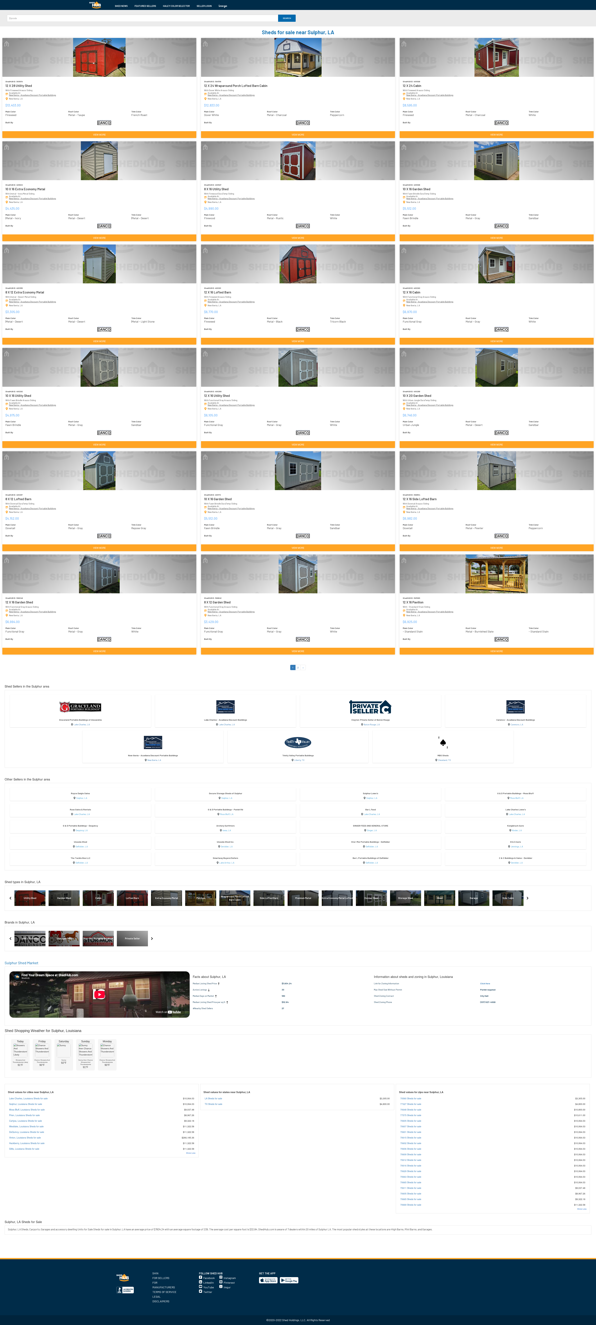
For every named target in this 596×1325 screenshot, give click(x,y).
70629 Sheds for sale (410, 1171)
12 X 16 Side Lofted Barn (420, 499)
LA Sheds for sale (213, 1098)
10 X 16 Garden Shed (416, 189)
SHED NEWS (121, 6)
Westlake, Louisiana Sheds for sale (26, 1126)
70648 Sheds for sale (410, 1109)
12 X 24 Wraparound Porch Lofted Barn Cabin (235, 86)
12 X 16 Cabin (411, 292)
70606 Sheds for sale (410, 1148)
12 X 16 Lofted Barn (217, 292)
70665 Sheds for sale (410, 1182)
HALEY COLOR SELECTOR (176, 6)
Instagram (230, 1278)
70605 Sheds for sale (410, 1120)
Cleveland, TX (444, 760)
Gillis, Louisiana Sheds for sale (24, 1148)
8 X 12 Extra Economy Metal (24, 292)
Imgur (227, 1287)
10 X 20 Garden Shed (417, 395)
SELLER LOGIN (204, 6)
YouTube (208, 1287)
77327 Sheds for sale (410, 1104)
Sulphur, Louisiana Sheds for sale (25, 1104)
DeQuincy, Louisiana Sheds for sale (26, 1131)
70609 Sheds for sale (410, 1154)
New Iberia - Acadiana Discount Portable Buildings (32, 95)
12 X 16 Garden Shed (19, 602)
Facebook (209, 1278)
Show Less (190, 1153)
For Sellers (160, 1278)
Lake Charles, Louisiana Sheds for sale (28, 1098)
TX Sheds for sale (213, 1104)
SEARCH (287, 18)
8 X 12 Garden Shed (217, 602)
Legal (156, 1296)
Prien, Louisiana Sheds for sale (24, 1115)
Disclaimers (160, 1301)
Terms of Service (164, 1292)
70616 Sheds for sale (410, 1165)
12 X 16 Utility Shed (217, 395)
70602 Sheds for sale (410, 1143)
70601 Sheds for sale (410, 1131)
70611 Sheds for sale (410, 1187)
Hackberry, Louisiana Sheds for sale (27, 1143)
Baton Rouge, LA (372, 724)
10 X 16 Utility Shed (18, 395)
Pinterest (229, 1282)
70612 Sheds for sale (410, 1159)
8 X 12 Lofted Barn (18, 499)
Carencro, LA (517, 724)
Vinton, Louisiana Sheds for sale (25, 1137)
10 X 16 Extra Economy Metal (25, 189)
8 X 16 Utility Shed (216, 189)
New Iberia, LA (154, 760)
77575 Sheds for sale (410, 1115)
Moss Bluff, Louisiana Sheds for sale (27, 1109)
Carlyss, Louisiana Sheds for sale (25, 1120)
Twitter (207, 1292)
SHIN (155, 1273)
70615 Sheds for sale (410, 1137)
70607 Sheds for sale (410, 1126)
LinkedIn (208, 1282)
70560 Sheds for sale (410, 1098)
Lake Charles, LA (82, 724)
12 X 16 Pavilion (413, 602)
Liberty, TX (299, 760)
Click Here (485, 983)
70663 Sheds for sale (410, 1176)
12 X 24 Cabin (412, 86)
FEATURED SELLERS (145, 6)
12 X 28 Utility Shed (18, 86)
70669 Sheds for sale (410, 1204)
